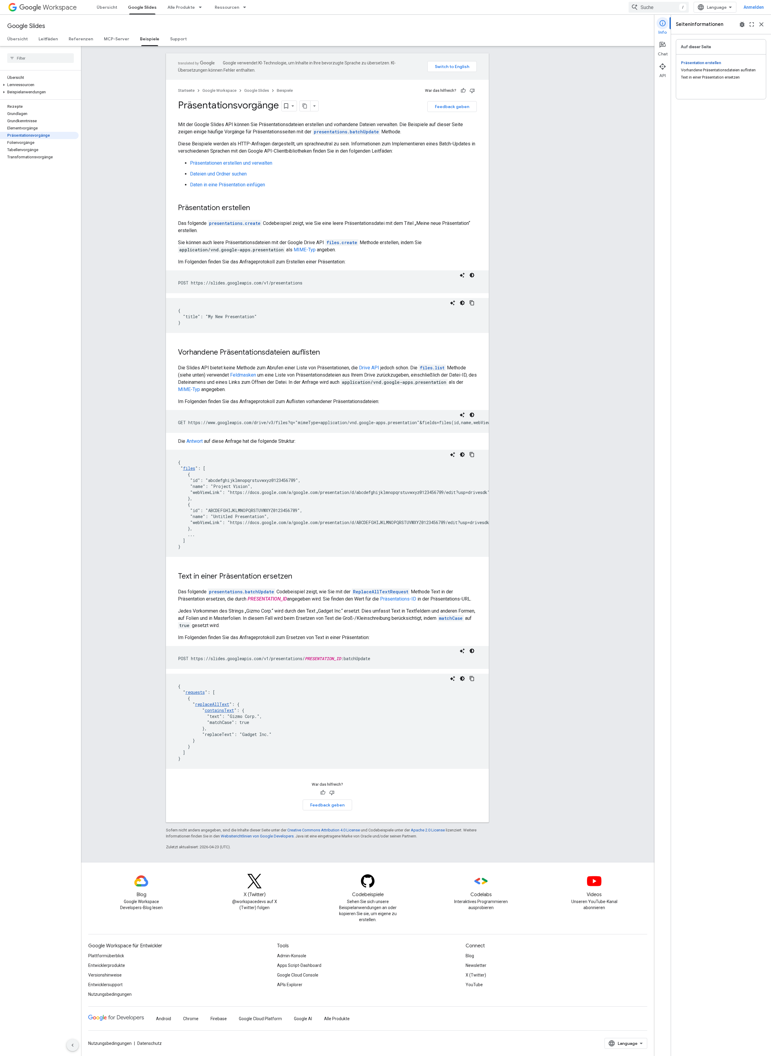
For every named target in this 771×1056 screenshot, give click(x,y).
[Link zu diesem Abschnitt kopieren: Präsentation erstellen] (256, 208)
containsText (219, 710)
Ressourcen (227, 7)
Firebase (219, 1018)
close (761, 24)
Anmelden (754, 7)
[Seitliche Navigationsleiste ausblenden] (73, 1045)
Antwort (194, 441)
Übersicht (107, 7)
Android (163, 1018)
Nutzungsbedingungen (110, 994)
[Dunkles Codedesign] (472, 275)
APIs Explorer (289, 984)
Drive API (369, 368)
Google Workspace (219, 90)
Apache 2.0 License (428, 830)
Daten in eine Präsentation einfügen (227, 185)
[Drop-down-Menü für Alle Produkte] (202, 7)
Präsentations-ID (398, 599)
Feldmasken (243, 375)
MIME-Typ (305, 250)
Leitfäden (48, 39)
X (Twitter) (476, 975)
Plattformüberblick (106, 955)
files (189, 468)
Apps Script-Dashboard (299, 965)
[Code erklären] (462, 275)
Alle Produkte (181, 7)
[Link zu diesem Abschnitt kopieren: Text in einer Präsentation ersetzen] (298, 576)
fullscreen (751, 24)
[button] (39, 85)
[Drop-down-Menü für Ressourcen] (246, 7)
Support (178, 39)
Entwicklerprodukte (106, 965)
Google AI (303, 1018)
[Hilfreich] (463, 90)
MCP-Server (116, 39)
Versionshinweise (105, 975)
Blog (470, 955)
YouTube (474, 984)
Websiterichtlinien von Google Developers (257, 836)
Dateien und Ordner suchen (218, 174)
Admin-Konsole (291, 955)
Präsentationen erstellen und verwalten (231, 163)
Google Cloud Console (297, 975)
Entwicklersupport (105, 984)
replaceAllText (212, 704)
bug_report (742, 24)
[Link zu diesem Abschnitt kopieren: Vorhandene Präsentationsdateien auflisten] (326, 352)
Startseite (186, 90)
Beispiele (149, 39)
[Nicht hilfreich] (472, 90)
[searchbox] (40, 58)
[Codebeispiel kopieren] (472, 303)
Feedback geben (452, 106)
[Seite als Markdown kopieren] (305, 106)
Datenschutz (149, 1043)
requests (195, 692)
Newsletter (476, 965)
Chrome (190, 1018)
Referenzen (81, 39)
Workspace (60, 7)
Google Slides (142, 7)
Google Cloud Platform (260, 1018)
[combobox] (659, 7)
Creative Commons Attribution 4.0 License (323, 830)
